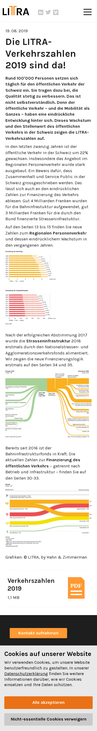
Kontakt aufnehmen (38, 633)
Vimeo (55, 12)
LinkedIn (40, 12)
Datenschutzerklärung (26, 673)
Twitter (48, 12)
